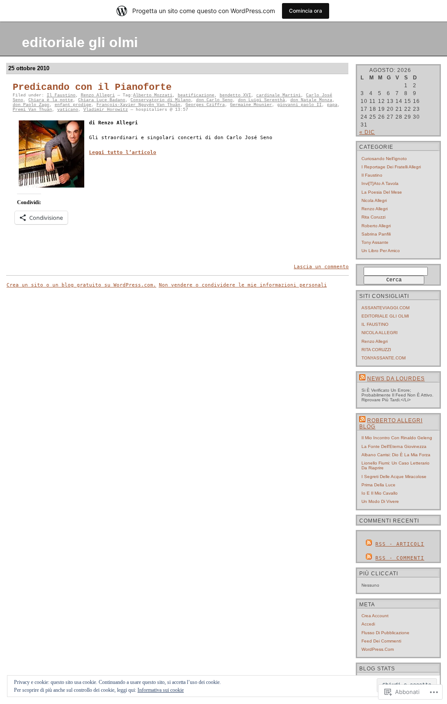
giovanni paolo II (299, 105)
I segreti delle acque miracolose (393, 476)
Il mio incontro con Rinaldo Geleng (396, 437)
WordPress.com (377, 649)
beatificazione (196, 95)
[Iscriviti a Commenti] (369, 558)
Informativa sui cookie (161, 690)
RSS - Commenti (399, 558)
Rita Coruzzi (373, 217)
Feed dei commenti (381, 641)
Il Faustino (61, 95)
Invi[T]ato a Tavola (380, 183)
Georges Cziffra (205, 105)
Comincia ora (305, 10)
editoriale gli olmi (80, 42)
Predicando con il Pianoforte (92, 87)
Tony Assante (375, 242)
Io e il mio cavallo (379, 493)
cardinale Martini (278, 95)
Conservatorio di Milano (161, 100)
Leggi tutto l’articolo (122, 152)
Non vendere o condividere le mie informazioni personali (243, 285)
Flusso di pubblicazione (385, 632)
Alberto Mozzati (152, 95)
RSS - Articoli (399, 544)
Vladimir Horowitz (105, 109)
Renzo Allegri (98, 95)
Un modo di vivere (380, 501)
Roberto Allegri (376, 225)
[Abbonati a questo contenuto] (362, 379)
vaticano (67, 109)
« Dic (367, 132)
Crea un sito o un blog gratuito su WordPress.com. (81, 285)
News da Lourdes (396, 379)
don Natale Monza (311, 100)
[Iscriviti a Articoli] (369, 544)
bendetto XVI (235, 95)
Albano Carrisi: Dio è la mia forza (395, 454)
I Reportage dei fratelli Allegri (391, 166)
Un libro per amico (380, 250)
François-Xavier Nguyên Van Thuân (138, 105)
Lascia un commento (321, 267)
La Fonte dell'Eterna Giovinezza (393, 446)
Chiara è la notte (50, 100)
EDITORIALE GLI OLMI (385, 316)
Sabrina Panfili (376, 234)
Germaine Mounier (251, 105)
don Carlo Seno (214, 100)
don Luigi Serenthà (261, 100)
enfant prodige (73, 105)
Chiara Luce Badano (101, 100)
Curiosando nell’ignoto (384, 158)
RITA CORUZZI (376, 349)
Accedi (368, 624)
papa (332, 105)
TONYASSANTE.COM (383, 357)
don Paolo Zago (31, 105)
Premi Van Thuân (32, 109)
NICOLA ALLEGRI (379, 332)
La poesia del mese (381, 192)
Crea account (375, 615)
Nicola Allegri (374, 200)
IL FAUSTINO (375, 324)
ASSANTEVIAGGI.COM (385, 307)
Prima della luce (378, 484)
